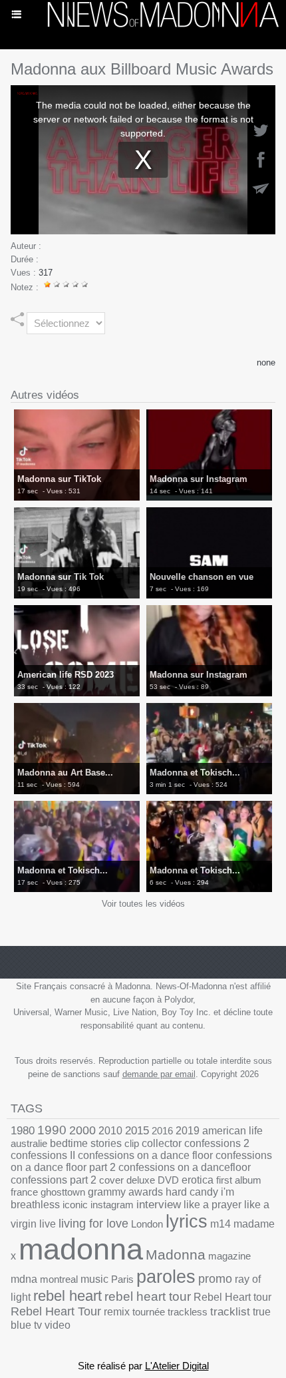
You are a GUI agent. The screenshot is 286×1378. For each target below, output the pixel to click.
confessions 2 (216, 1143)
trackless (188, 1311)
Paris (122, 1279)
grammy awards (125, 1192)
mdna (24, 1279)
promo (215, 1278)
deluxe (140, 1180)
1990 (52, 1130)
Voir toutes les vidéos (143, 904)
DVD (168, 1180)
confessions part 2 (53, 1180)
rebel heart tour (147, 1296)
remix (117, 1311)
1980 (23, 1130)
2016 (162, 1130)
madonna (81, 1249)
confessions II (43, 1155)
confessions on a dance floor (145, 1155)
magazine (229, 1256)
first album (238, 1180)
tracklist (230, 1311)
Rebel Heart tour (232, 1297)
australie (29, 1143)
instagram (112, 1204)
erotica (198, 1180)
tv (38, 1325)
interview (158, 1204)
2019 (188, 1130)
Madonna (176, 1254)
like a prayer (212, 1204)
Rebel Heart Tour (56, 1311)
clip (131, 1143)
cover (111, 1180)
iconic (75, 1204)
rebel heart (67, 1295)
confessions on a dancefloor (184, 1167)
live (47, 1224)
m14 (220, 1224)
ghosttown (63, 1192)
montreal (59, 1279)
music (94, 1279)
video (58, 1325)
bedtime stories (86, 1143)
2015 (137, 1130)
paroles (166, 1277)
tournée (148, 1311)
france (24, 1192)
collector (162, 1143)
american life (232, 1130)
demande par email (159, 1074)
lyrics (187, 1222)
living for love (93, 1223)
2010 (110, 1130)
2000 (82, 1130)
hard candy (192, 1192)
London (147, 1224)
